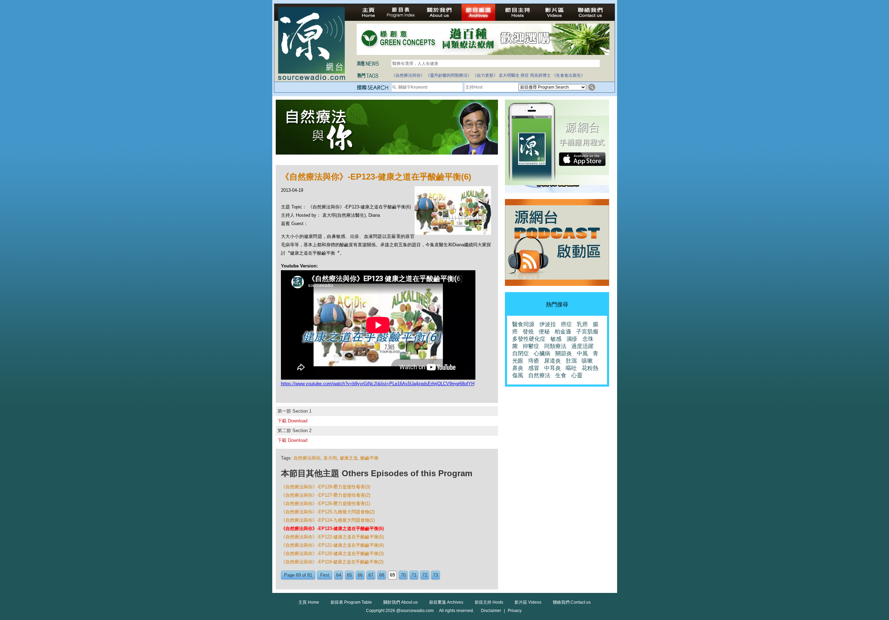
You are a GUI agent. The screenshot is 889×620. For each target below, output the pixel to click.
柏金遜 (563, 331)
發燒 (528, 331)
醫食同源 (523, 324)
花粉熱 (590, 368)
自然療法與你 (307, 458)
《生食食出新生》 (568, 75)
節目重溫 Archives (446, 602)
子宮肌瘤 (587, 331)
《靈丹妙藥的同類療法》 (449, 75)
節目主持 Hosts (489, 602)
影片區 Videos (528, 602)
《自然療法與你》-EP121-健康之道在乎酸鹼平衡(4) (332, 545)
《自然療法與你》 (408, 75)
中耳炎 (552, 368)
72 (424, 575)
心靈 (576, 375)
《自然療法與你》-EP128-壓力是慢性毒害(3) (325, 486)
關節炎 (563, 353)
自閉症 (520, 353)
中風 (582, 353)
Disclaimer (491, 610)
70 (403, 575)
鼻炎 (517, 368)
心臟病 (542, 353)
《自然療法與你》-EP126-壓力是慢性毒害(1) (325, 503)
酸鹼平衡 (369, 458)
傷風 (517, 375)
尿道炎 (552, 361)
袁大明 (330, 458)
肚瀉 (571, 361)
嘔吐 (571, 368)
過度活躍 (582, 346)
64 (338, 575)
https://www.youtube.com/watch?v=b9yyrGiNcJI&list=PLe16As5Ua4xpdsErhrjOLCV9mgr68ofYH (377, 383)
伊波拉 (547, 324)
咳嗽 (587, 361)
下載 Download (292, 420)
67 (370, 575)
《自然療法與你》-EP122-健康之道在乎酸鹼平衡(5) (332, 536)
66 (360, 575)
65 (349, 575)
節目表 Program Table (351, 602)
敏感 (556, 339)
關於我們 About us (400, 602)
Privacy (515, 610)
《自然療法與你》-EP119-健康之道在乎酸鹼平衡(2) (332, 561)
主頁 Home (308, 602)
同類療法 (555, 346)
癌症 (525, 75)
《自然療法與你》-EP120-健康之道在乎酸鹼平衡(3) (332, 553)
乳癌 (582, 324)
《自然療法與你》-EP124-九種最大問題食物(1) (328, 520)
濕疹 (572, 339)
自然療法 (539, 375)
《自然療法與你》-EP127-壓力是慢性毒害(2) (325, 495)
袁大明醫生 (509, 75)
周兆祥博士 (540, 75)
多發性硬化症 (529, 339)
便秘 (544, 331)
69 (392, 575)
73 (435, 575)
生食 (560, 375)
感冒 (533, 368)
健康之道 (349, 458)
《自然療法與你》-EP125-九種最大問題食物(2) (328, 511)
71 (414, 575)
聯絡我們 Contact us (572, 602)
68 (381, 575)
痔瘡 (533, 361)
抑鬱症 (531, 346)
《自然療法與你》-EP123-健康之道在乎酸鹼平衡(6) (332, 528)
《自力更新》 (485, 75)
